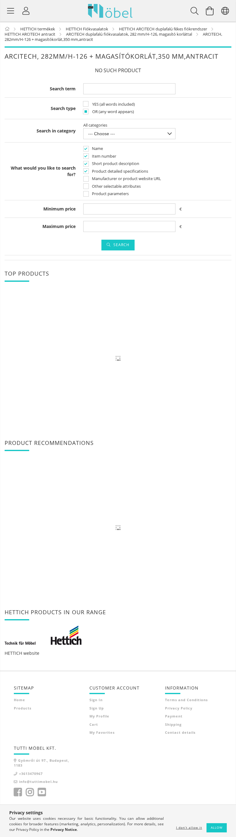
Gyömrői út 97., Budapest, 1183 (41, 763)
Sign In (96, 700)
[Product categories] (11, 10)
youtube (42, 792)
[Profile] (26, 10)
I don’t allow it (189, 827)
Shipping (173, 724)
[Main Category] (7, 29)
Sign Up (96, 708)
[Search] (194, 10)
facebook (18, 792)
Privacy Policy (178, 708)
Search (121, 244)
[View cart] (210, 10)
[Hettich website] (43, 635)
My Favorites (102, 732)
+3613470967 (31, 773)
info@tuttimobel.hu (38, 781)
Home (19, 700)
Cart (93, 724)
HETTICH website (22, 653)
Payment (174, 716)
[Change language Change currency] (225, 10)
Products (22, 708)
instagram (30, 792)
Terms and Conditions (186, 700)
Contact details (180, 732)
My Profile (99, 716)
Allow (216, 827)
